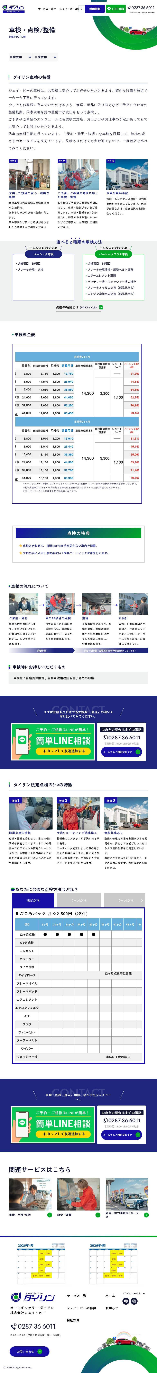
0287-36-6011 (143, 7)
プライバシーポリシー (133, 1293)
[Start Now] (78, 308)
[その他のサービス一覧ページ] (55, 9)
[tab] (33, 900)
